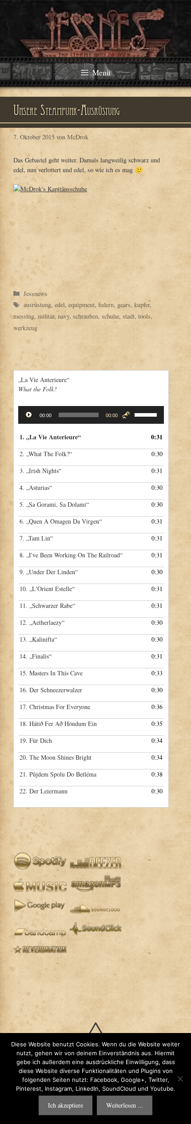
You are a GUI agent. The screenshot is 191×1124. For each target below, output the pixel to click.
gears (124, 304)
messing (23, 316)
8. (71, 555)
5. (54, 504)
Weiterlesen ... (124, 1105)
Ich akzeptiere (65, 1105)
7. (36, 538)
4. (36, 487)
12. (42, 622)
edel (60, 304)
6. (61, 521)
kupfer (142, 304)
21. (58, 774)
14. (36, 656)
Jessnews (35, 293)
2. (46, 454)
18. (58, 723)
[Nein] (179, 1078)
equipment (81, 304)
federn (106, 304)
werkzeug (25, 327)
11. (47, 605)
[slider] (147, 414)
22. (44, 791)
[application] (91, 415)
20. (56, 757)
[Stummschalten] (125, 414)
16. (51, 690)
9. (49, 572)
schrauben (85, 316)
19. (36, 740)
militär (46, 316)
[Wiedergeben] (29, 415)
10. (47, 588)
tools (144, 316)
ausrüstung (37, 304)
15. (51, 673)
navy (63, 316)
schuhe (110, 316)
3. (40, 470)
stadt (129, 316)
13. (38, 639)
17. (55, 706)
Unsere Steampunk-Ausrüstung (66, 112)
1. (50, 437)
